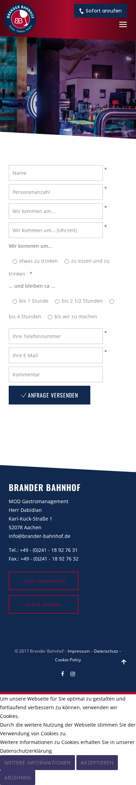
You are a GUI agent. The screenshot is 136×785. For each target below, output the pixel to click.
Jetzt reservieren (43, 580)
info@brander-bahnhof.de (39, 536)
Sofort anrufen (104, 10)
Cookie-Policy (68, 660)
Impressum (79, 651)
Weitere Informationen (37, 762)
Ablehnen (17, 777)
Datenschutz (106, 651)
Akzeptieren (97, 762)
